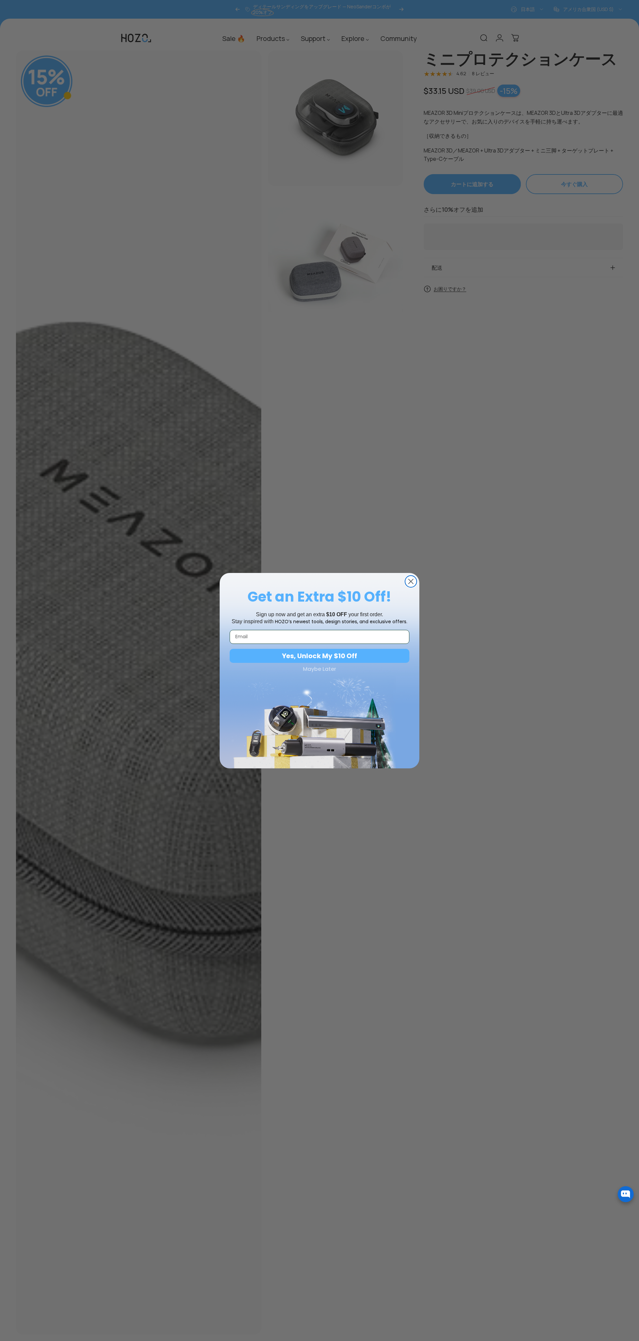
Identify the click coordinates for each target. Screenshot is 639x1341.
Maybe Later (319, 669)
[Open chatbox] (626, 1194)
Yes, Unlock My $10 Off (319, 656)
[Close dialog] (411, 581)
